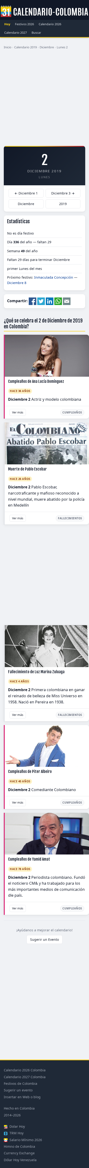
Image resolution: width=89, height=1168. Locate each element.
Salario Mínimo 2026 (25, 1140)
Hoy (7, 24)
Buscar (36, 32)
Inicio (7, 47)
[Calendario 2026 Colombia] (44, 11)
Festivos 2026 (24, 24)
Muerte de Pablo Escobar (27, 469)
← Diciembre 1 (26, 193)
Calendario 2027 (15, 32)
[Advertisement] (44, 99)
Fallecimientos (70, 518)
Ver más (17, 412)
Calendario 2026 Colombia (25, 1070)
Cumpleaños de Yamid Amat (29, 859)
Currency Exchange (19, 1153)
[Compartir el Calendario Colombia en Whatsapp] (58, 301)
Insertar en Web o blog (22, 1097)
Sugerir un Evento (44, 939)
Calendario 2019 (25, 47)
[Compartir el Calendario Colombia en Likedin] (49, 301)
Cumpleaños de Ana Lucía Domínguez (36, 381)
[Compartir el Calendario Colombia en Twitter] (41, 301)
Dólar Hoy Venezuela (20, 1160)
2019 (63, 204)
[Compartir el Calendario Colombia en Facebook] (32, 301)
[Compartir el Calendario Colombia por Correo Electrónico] (66, 301)
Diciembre (47, 47)
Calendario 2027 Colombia (25, 1077)
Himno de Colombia (19, 1146)
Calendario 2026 (50, 24)
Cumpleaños (72, 412)
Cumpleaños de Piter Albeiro (30, 771)
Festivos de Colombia (20, 1083)
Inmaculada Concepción (53, 277)
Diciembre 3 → (63, 193)
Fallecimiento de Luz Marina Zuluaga (36, 671)
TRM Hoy (16, 1133)
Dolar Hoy (17, 1126)
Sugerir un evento (18, 1090)
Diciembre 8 (16, 283)
